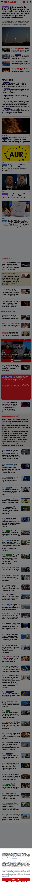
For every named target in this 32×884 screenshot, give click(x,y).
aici (25, 863)
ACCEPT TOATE (16, 879)
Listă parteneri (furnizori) (5, 876)
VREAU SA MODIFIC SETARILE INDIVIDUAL (16, 881)
